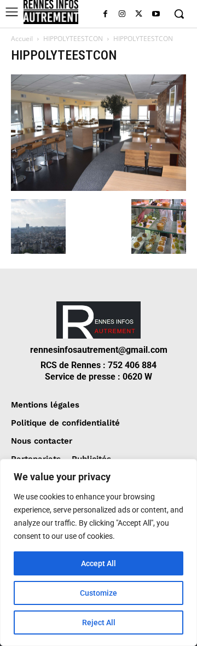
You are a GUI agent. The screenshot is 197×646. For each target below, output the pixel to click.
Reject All (98, 622)
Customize (98, 593)
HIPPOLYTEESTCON (73, 38)
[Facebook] (105, 14)
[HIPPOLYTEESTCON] (98, 188)
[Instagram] (122, 14)
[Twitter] (138, 14)
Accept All (98, 563)
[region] (98, 552)
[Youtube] (155, 14)
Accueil (22, 38)
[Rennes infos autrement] (51, 12)
